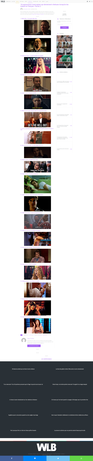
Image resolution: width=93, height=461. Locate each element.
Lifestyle (30, 1)
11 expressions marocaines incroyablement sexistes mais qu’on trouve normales (62, 138)
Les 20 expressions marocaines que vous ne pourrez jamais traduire (62, 126)
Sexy (40, 1)
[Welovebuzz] (3, 1)
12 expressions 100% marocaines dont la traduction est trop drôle (63, 82)
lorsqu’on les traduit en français (38, 14)
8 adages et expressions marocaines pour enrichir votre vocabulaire (62, 93)
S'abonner (64, 27)
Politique (22, 1)
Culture (13, 1)
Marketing (8, 1)
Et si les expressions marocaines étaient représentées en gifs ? (63, 115)
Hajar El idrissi (28, 9)
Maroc (43, 1)
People (17, 1)
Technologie (35, 1)
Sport (26, 1)
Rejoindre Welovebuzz (33, 345)
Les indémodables (46, 358)
